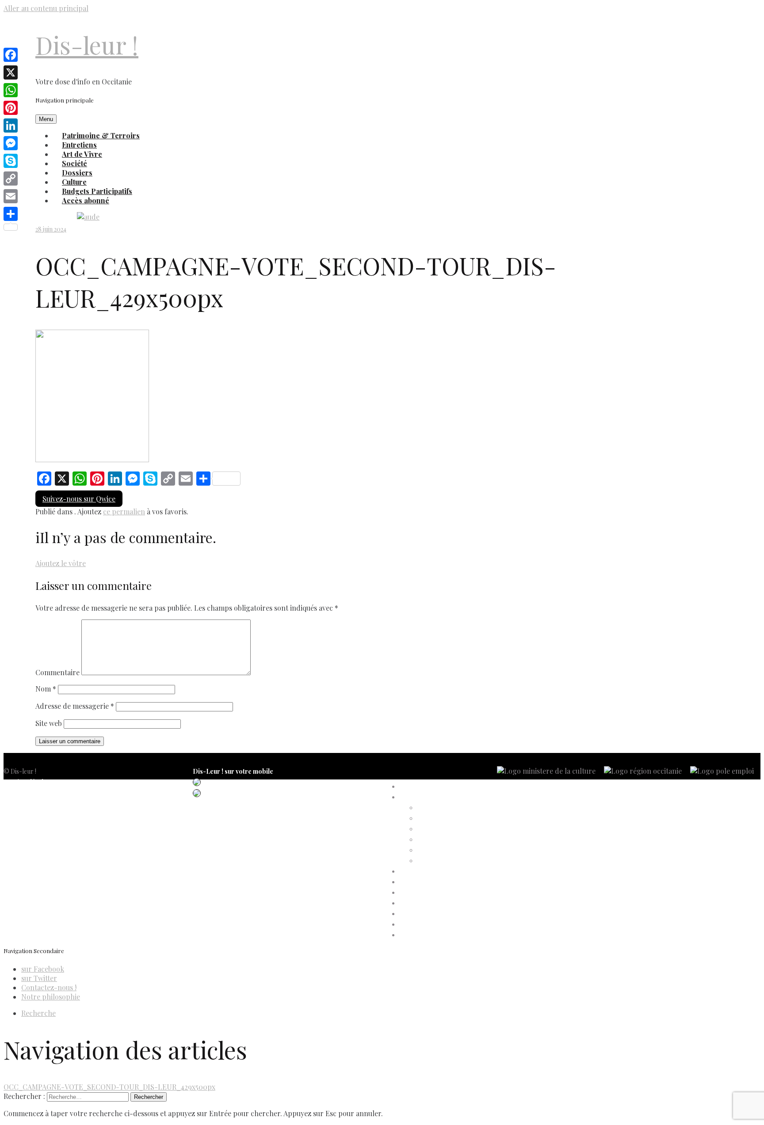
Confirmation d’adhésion (451, 818)
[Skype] (10, 161)
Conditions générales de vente (45, 814)
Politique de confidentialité (40, 792)
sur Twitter (39, 978)
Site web (48, 723)
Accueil (410, 787)
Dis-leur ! (86, 45)
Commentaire (57, 672)
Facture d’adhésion (443, 829)
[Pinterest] (10, 108)
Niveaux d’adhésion (443, 840)
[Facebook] (10, 55)
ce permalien (124, 511)
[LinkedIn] (10, 125)
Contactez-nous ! (48, 987)
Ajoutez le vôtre (60, 563)
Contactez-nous (26, 824)
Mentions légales (26, 782)
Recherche (38, 1013)
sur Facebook (42, 968)
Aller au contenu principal (46, 8)
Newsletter (19, 835)
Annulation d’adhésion (447, 808)
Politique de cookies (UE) (38, 803)
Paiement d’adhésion (445, 850)
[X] (10, 72)
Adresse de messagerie (74, 706)
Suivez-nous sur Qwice (78, 498)
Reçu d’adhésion (439, 861)
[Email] (10, 196)
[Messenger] (10, 143)
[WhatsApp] (10, 90)
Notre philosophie (50, 996)
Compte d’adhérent (427, 797)
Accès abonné (85, 200)
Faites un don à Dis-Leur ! (434, 893)
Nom (45, 688)
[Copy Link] (10, 178)
